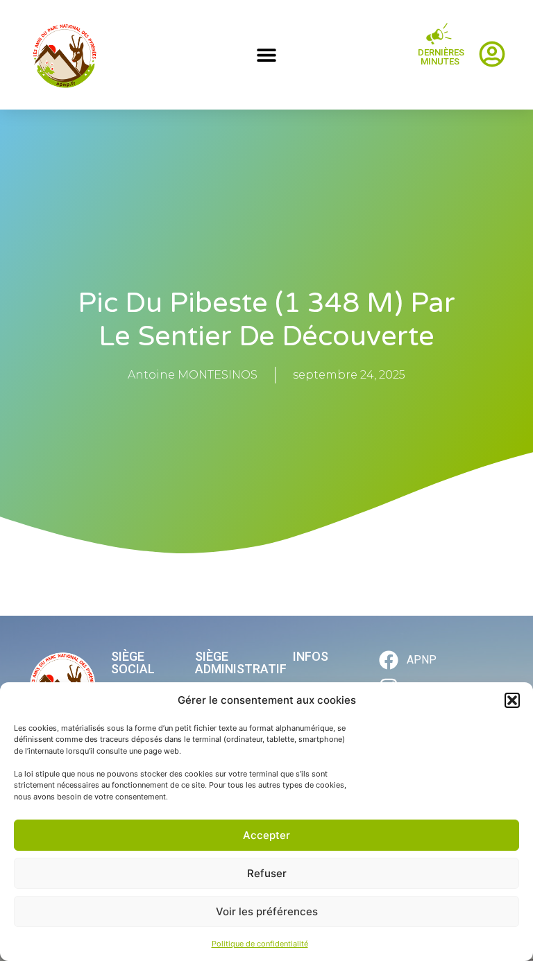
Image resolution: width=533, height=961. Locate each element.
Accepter (266, 835)
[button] (512, 700)
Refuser (267, 873)
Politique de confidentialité (260, 944)
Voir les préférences (267, 911)
